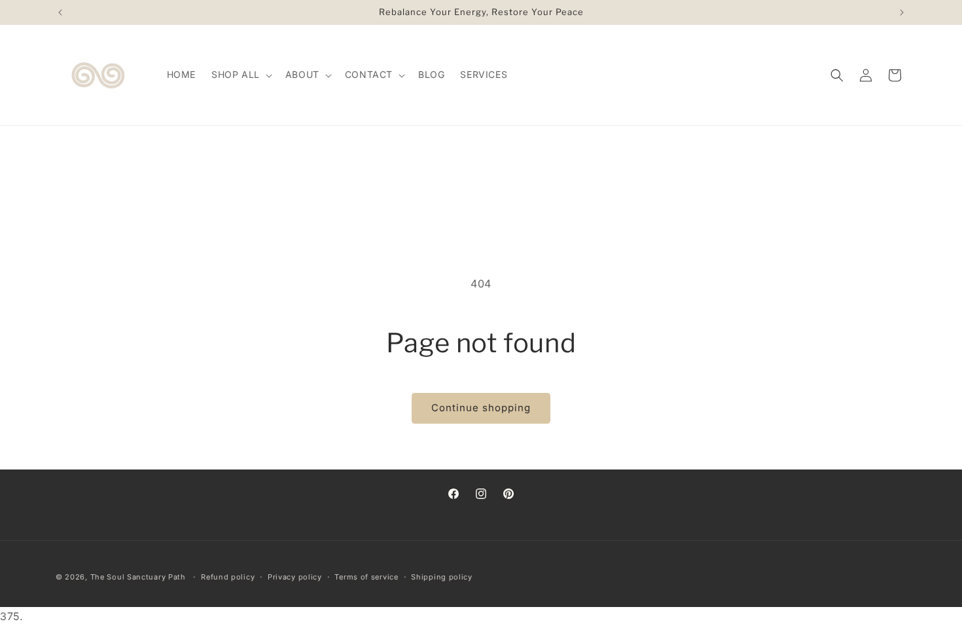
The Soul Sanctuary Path (138, 576)
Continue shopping (481, 407)
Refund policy (228, 576)
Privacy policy (295, 576)
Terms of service (366, 576)
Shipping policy (441, 576)
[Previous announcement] (60, 12)
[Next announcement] (901, 12)
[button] (240, 74)
